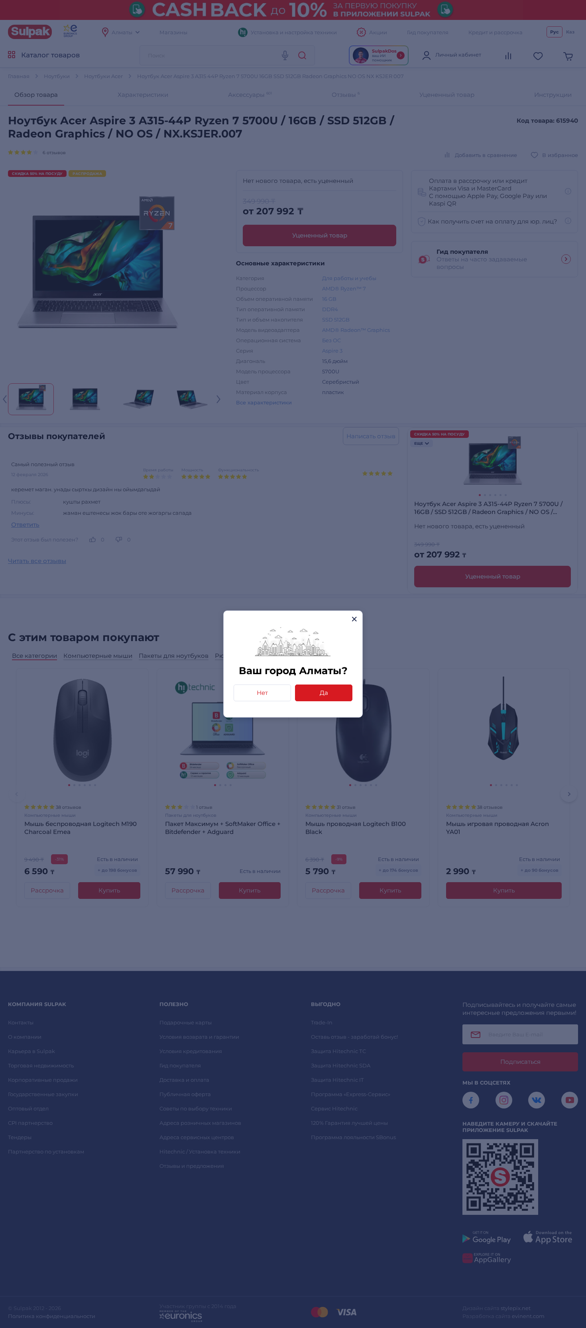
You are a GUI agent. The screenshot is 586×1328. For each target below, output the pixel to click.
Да (324, 692)
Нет (262, 692)
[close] (354, 619)
